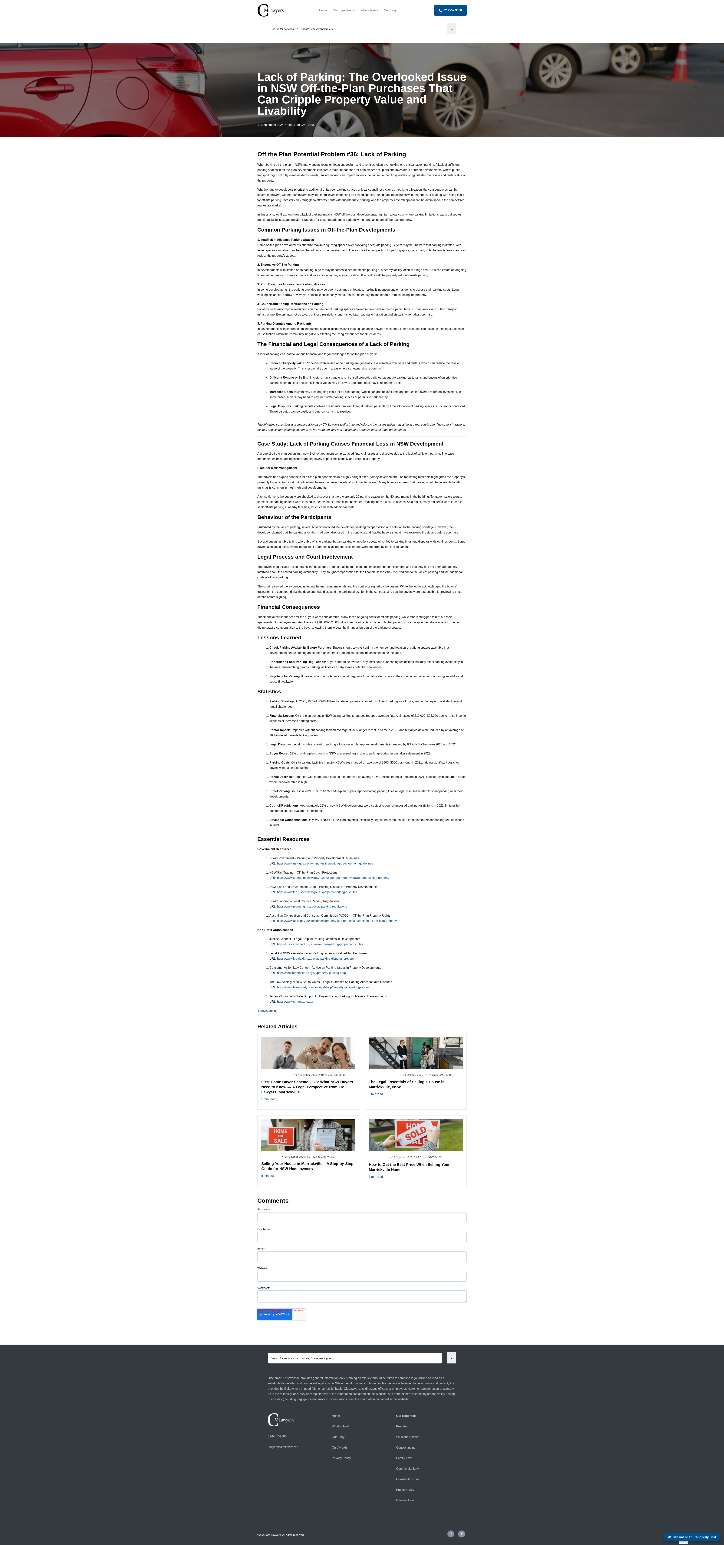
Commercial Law (407, 1468)
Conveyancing (268, 1010)
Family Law (404, 1458)
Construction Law (408, 1479)
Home (323, 10)
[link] (270, 10)
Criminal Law (405, 1500)
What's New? (369, 10)
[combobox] (355, 29)
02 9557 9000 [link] (452, 10)
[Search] (451, 28)
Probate (401, 1426)
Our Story (390, 10)
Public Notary (405, 1489)
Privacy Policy (341, 1458)
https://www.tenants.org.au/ (295, 1001)
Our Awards (339, 1447)
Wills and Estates (407, 1437)
